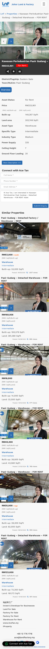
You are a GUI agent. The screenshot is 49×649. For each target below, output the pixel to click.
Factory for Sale (10, 612)
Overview (5, 90)
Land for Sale (9, 609)
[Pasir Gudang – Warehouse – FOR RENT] (24, 360)
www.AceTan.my (11, 623)
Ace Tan (24, 170)
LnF (2, 14)
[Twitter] (38, 642)
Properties (12, 14)
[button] (18, 643)
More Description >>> (12, 163)
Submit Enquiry (40, 206)
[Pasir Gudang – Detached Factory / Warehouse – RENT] (24, 237)
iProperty (7, 626)
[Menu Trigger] (44, 4)
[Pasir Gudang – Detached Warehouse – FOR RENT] (24, 297)
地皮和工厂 (7, 602)
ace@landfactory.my (24, 637)
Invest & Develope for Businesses (19, 606)
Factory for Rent (11, 616)
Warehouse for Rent (12, 619)
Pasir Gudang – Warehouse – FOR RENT (22, 344)
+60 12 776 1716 (24, 634)
